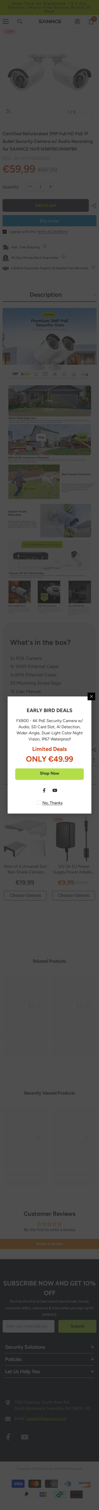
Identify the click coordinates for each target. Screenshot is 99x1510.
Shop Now (49, 773)
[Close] (91, 696)
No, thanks (52, 802)
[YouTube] (55, 790)
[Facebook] (44, 790)
